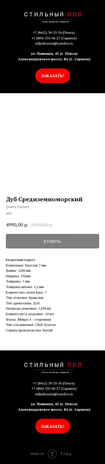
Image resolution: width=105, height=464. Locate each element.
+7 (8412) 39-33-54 (47, 32)
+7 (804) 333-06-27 (46, 38)
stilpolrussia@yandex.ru (54, 43)
